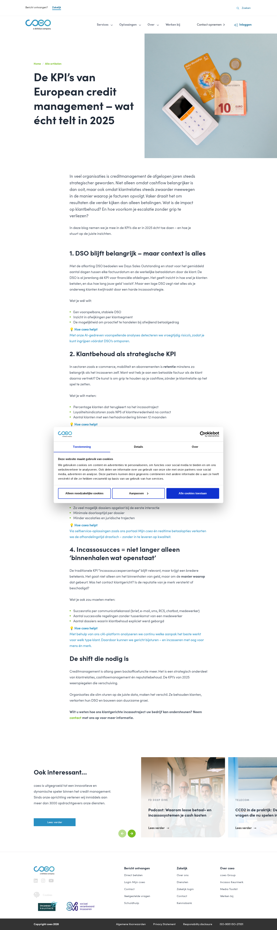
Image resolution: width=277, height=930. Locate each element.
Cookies (47, 894)
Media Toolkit (229, 889)
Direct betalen (133, 875)
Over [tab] (195, 446)
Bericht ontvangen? (36, 7)
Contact (129, 889)
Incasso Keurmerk (231, 882)
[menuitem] (105, 24)
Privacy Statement (164, 924)
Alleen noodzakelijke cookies (84, 493)
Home (37, 63)
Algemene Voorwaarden (131, 924)
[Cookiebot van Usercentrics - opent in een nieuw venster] (202, 434)
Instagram (43, 880)
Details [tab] (138, 446)
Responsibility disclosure (197, 924)
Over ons (183, 875)
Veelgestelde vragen (137, 896)
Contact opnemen (209, 24)
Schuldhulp (131, 903)
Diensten (182, 882)
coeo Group (228, 875)
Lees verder (54, 822)
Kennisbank (184, 903)
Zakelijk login (185, 889)
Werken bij (226, 896)
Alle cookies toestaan (193, 493)
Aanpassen (136, 493)
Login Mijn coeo (134, 882)
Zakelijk (56, 7)
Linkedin (36, 880)
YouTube (51, 880)
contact (75, 718)
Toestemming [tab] (82, 446)
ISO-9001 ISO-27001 (231, 924)
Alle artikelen (53, 63)
